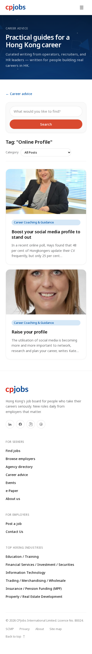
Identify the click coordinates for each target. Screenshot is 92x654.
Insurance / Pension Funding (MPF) (34, 588)
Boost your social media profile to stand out (46, 234)
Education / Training (22, 556)
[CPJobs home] (15, 7)
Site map (56, 629)
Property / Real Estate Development (34, 596)
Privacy (25, 629)
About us (13, 498)
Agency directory (19, 466)
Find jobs (13, 450)
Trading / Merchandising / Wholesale (36, 580)
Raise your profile (29, 332)
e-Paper (12, 490)
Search (46, 124)
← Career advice (19, 93)
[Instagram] (30, 424)
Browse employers (20, 458)
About (39, 629)
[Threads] (41, 424)
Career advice (17, 474)
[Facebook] (20, 424)
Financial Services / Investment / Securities (40, 564)
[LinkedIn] (10, 424)
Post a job (14, 523)
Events (11, 482)
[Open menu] (81, 7)
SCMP (10, 629)
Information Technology (25, 572)
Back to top (15, 636)
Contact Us (14, 531)
